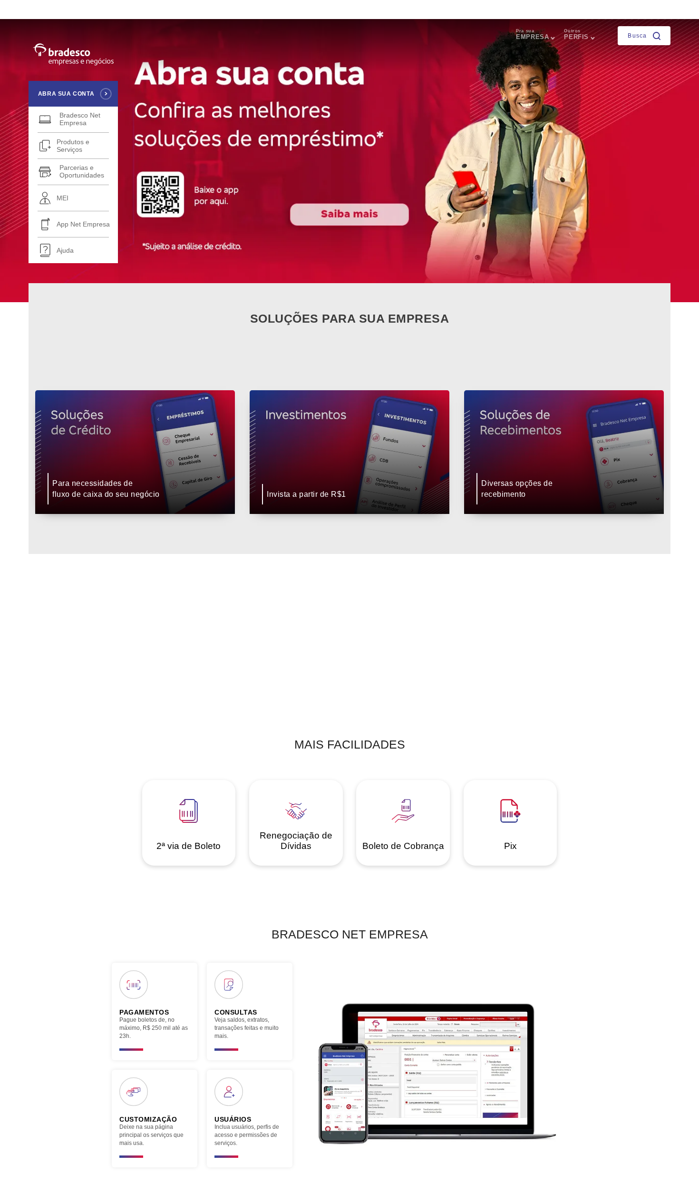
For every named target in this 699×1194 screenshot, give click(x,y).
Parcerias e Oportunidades (81, 171)
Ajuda (65, 250)
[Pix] (510, 820)
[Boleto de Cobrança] (403, 820)
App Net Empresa (83, 224)
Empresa (532, 34)
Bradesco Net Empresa (79, 119)
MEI (62, 198)
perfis (576, 34)
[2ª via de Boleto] (189, 820)
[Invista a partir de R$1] (350, 521)
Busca (638, 35)
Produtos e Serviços (73, 145)
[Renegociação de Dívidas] (296, 820)
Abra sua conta (66, 93)
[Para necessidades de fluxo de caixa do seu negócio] (136, 521)
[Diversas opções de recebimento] (564, 521)
